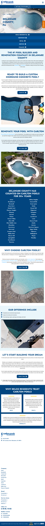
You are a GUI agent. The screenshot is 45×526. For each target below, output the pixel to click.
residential (16, 65)
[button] (43, 2)
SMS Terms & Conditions (23, 523)
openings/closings (5, 260)
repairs (15, 260)
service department (31, 259)
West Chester (39, 260)
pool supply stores (31, 260)
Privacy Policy (16, 523)
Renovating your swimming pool (8, 134)
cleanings (12, 260)
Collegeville (4, 262)
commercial (23, 65)
